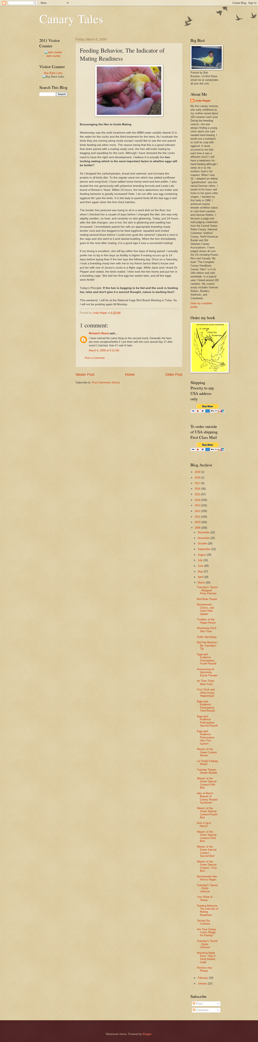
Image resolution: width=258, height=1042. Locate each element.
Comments (202, 1010)
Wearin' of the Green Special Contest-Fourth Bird (207, 813)
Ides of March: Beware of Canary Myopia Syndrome (207, 798)
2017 (198, 483)
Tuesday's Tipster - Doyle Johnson (207, 888)
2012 (198, 511)
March (202, 582)
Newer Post (85, 375)
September (204, 549)
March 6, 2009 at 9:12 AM (104, 350)
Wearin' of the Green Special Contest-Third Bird (206, 836)
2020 (198, 471)
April (201, 576)
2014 (198, 499)
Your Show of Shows (204, 898)
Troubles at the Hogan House (206, 621)
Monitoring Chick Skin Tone (206, 630)
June (201, 565)
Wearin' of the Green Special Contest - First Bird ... (207, 866)
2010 (198, 522)
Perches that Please (204, 969)
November (204, 538)
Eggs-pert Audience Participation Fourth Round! (206, 659)
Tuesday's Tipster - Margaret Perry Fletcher (207, 590)
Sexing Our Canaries (203, 922)
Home (130, 375)
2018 (198, 477)
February (203, 977)
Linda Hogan (202, 100)
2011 (198, 516)
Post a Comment (95, 357)
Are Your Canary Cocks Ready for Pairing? (206, 932)
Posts (199, 1003)
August (202, 554)
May (201, 571)
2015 (198, 494)
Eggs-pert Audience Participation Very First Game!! (205, 737)
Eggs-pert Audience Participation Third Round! (206, 706)
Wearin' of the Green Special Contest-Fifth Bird (206, 783)
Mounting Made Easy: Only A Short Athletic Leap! (206, 957)
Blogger (147, 1034)
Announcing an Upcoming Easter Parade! (207, 672)
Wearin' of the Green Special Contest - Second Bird (206, 851)
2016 (198, 488)
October (203, 543)
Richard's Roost (99, 333)
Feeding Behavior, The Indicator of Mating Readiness (207, 910)
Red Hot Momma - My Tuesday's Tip (207, 645)
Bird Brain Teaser (207, 599)
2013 (198, 505)
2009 (198, 527)
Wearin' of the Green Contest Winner (207, 752)
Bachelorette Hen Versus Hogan (207, 878)
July (200, 560)
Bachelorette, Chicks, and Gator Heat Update (205, 609)
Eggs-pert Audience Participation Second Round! (207, 721)
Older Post (173, 375)
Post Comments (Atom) (106, 382)
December (204, 532)
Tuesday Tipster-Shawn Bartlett (207, 771)
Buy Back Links (53, 73)
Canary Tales (71, 18)
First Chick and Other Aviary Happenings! (206, 692)
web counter (53, 55)
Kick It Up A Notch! (204, 825)
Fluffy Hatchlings (207, 636)
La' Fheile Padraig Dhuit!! (207, 763)
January (203, 983)
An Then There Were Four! (205, 682)
